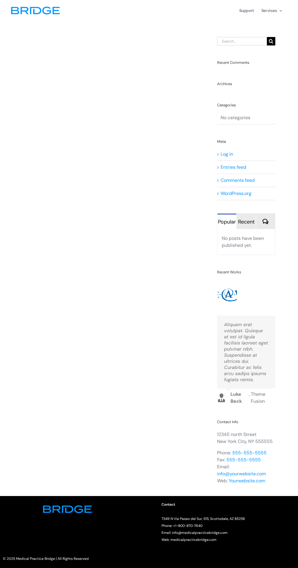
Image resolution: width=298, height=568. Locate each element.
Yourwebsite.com (247, 481)
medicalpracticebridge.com (194, 539)
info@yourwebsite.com (241, 474)
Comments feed (238, 180)
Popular (227, 221)
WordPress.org (236, 193)
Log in (227, 154)
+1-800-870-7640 (188, 525)
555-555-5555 (249, 453)
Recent (246, 221)
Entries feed (233, 167)
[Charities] (227, 292)
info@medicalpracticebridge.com (200, 532)
